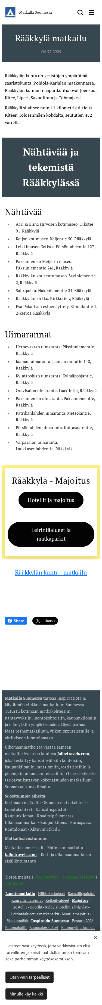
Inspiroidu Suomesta (50, 920)
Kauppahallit (16, 927)
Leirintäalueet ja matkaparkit (35, 913)
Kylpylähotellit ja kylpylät (66, 907)
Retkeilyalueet (57, 900)
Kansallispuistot (81, 893)
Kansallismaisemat (27, 900)
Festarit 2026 (82, 920)
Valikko (91, 12)
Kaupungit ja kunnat (78, 927)
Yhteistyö (14, 883)
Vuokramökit (18, 920)
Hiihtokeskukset (51, 893)
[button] (80, 12)
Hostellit (20, 907)
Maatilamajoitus (75, 913)
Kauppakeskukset (43, 927)
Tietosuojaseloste (78, 877)
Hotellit (36, 907)
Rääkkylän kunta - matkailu (51, 572)
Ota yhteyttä (45, 877)
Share (19, 621)
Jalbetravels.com (21, 854)
